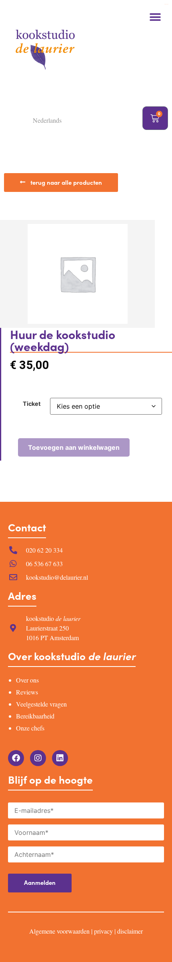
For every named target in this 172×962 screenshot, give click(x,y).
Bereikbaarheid (35, 716)
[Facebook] (16, 758)
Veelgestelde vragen (41, 704)
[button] (155, 17)
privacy (103, 931)
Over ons (27, 680)
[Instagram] (38, 758)
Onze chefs (30, 728)
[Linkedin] (60, 758)
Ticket (32, 404)
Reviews (27, 692)
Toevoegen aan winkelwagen (74, 447)
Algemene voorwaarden (59, 931)
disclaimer (130, 931)
